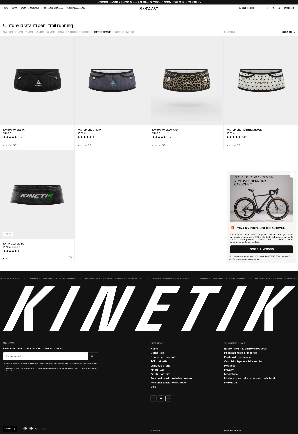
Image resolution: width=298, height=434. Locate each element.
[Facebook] (168, 398)
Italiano (8, 429)
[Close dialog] (292, 175)
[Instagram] (153, 398)
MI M (93, 356)
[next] (69, 80)
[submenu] (89, 8)
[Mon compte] (279, 8)
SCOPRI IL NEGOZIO (261, 249)
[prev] (4, 80)
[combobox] (10, 429)
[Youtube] (161, 398)
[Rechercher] (267, 8)
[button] (248, 8)
